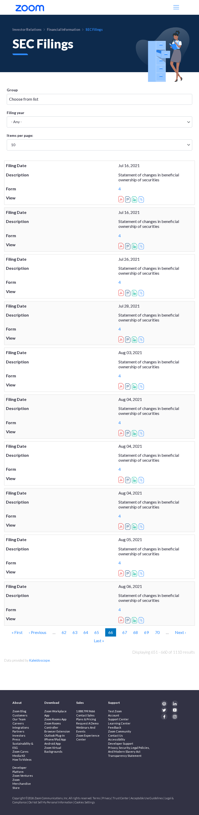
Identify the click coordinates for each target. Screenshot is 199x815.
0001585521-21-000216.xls (135, 573)
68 (135, 632)
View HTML (142, 199)
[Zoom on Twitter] (164, 710)
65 (96, 632)
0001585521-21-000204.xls (135, 293)
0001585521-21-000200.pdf (121, 198)
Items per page (19, 135)
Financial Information (63, 29)
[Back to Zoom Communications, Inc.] (30, 7)
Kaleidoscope (39, 660)
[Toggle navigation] (176, 7)
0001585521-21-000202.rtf (128, 246)
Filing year (15, 112)
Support (114, 703)
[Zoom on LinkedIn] (175, 703)
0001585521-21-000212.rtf (128, 433)
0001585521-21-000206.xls (135, 340)
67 (124, 632)
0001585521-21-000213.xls (135, 480)
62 (64, 632)
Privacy (106, 798)
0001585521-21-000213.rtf (128, 480)
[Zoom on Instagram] (175, 716)
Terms (96, 798)
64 (85, 632)
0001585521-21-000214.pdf (121, 525)
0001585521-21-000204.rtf (128, 293)
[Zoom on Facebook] (164, 716)
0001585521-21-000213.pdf (121, 479)
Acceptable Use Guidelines (147, 798)
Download (51, 703)
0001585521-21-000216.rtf (128, 573)
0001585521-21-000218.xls (135, 620)
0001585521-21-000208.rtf (128, 386)
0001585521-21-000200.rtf (128, 199)
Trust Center (121, 798)
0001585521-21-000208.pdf (121, 385)
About (17, 703)
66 (112, 632)
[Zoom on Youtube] (175, 710)
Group (12, 90)
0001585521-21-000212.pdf (121, 432)
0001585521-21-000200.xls (135, 199)
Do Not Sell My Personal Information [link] (51, 802)
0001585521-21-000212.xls (135, 433)
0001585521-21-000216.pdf (121, 572)
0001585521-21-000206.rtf (128, 340)
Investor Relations (26, 29)
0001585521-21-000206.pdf (121, 338)
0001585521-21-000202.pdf (121, 245)
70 (157, 632)
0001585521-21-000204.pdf (121, 292)
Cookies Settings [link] (85, 802)
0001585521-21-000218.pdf (121, 619)
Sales (80, 703)
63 (75, 632)
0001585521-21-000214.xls (135, 527)
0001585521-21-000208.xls (135, 386)
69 (146, 632)
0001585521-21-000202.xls (135, 246)
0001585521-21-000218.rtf (128, 620)
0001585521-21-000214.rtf (128, 527)
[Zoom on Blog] (164, 703)
